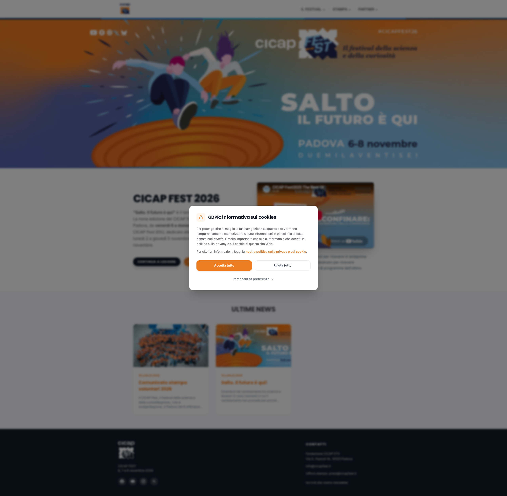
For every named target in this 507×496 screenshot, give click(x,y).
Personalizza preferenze (251, 279)
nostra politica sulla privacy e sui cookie (276, 251)
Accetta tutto (224, 265)
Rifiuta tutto (283, 265)
